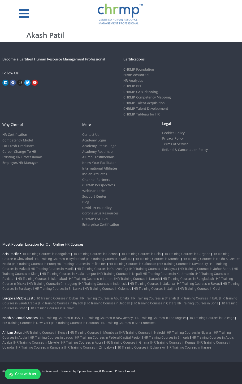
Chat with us (25, 374)
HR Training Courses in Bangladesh (188, 279)
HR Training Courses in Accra (82, 342)
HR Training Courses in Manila (52, 269)
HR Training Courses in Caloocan (132, 264)
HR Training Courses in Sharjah (153, 298)
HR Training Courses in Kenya (45, 332)
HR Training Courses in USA (60, 318)
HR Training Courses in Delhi (141, 254)
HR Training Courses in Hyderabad (60, 259)
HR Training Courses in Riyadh (61, 303)
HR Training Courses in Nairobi (142, 332)
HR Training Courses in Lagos (51, 337)
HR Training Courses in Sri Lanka (58, 288)
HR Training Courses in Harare (189, 347)
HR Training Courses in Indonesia (103, 284)
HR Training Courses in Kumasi (173, 342)
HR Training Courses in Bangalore (46, 254)
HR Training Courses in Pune (34, 264)
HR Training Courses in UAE (198, 298)
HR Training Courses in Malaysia (153, 269)
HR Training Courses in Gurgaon (187, 254)
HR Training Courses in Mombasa (93, 332)
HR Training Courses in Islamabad (42, 279)
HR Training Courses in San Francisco (128, 323)
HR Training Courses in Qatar (153, 303)
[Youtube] (35, 83)
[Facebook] (13, 83)
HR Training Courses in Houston (75, 323)
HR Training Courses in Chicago (211, 318)
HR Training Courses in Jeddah (107, 303)
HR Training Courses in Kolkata (109, 259)
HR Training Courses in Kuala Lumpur (69, 274)
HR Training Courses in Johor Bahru (205, 269)
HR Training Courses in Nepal (119, 274)
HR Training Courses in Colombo (107, 288)
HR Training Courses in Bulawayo (141, 347)
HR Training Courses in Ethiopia (167, 337)
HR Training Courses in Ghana (127, 342)
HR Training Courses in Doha (197, 303)
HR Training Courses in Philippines (81, 264)
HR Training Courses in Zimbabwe (89, 347)
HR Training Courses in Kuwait (52, 308)
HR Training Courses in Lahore (91, 279)
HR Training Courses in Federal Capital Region (108, 337)
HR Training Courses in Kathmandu (168, 274)
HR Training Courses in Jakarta (152, 284)
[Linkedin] (5, 83)
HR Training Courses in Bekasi (198, 284)
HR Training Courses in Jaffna (155, 288)
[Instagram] (20, 83)
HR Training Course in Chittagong (52, 284)
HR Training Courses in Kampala (39, 347)
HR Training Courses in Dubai (56, 298)
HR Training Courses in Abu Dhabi (104, 298)
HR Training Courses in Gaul (199, 288)
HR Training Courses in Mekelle (36, 342)
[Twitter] (27, 83)
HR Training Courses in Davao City (183, 264)
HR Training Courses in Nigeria (189, 332)
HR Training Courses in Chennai (95, 254)
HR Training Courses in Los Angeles (160, 318)
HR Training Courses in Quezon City (102, 269)
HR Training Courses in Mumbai (157, 259)
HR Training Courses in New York (26, 323)
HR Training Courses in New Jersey (107, 318)
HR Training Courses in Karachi (137, 279)
